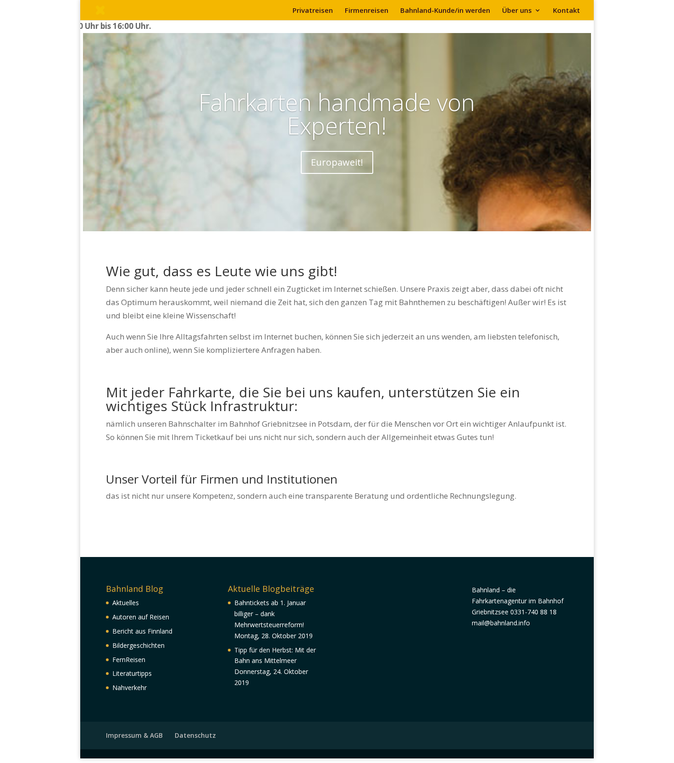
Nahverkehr (129, 687)
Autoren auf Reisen (140, 617)
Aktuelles (125, 602)
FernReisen (128, 659)
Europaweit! (337, 162)
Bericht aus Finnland (142, 631)
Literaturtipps (132, 673)
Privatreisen (313, 11)
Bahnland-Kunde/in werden (445, 11)
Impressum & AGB (134, 735)
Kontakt (566, 11)
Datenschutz (195, 735)
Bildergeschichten (138, 645)
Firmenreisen (366, 11)
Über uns (517, 11)
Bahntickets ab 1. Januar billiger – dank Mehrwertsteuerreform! (270, 613)
